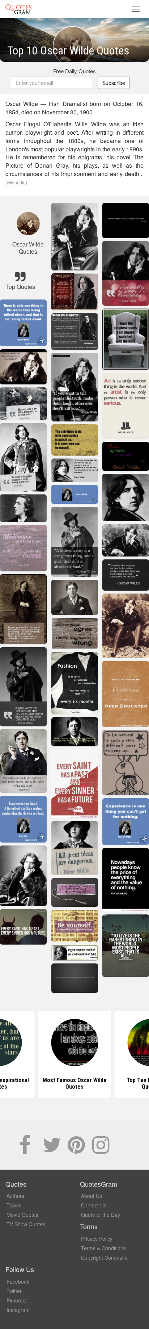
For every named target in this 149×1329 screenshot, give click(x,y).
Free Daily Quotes (74, 71)
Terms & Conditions (103, 1248)
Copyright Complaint (104, 1257)
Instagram (18, 1309)
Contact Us (93, 1205)
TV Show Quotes (26, 1224)
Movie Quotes (22, 1214)
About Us (91, 1195)
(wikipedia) (16, 182)
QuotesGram (18, 9)
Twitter (14, 1291)
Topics (14, 1205)
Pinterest (17, 1300)
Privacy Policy (96, 1238)
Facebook (18, 1281)
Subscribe (113, 82)
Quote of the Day (100, 1214)
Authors (15, 1195)
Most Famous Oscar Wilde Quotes (75, 1083)
